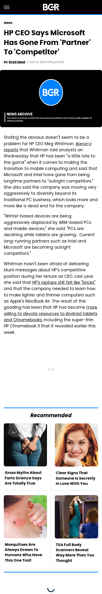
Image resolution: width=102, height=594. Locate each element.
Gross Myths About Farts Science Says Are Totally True (23, 478)
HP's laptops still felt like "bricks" (63, 283)
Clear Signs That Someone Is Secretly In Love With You (75, 478)
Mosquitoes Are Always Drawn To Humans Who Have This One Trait (23, 552)
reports (11, 150)
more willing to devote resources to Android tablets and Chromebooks (50, 314)
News (8, 23)
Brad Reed (17, 62)
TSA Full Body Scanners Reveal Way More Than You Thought (75, 552)
